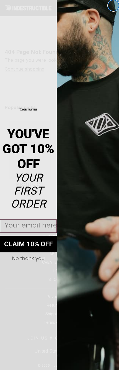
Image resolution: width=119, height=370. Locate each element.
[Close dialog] (113, 5)
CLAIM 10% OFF (28, 244)
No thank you (28, 258)
